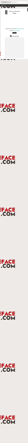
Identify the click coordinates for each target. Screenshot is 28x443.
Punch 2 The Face (20, 28)
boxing (14, 30)
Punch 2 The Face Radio (14, 12)
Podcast (17, 30)
